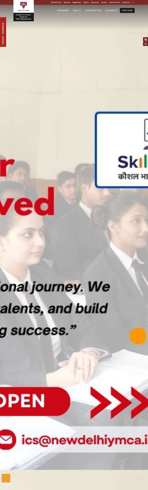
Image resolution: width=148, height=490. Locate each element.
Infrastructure (93, 10)
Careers (104, 2)
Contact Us (126, 2)
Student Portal (56, 2)
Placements (112, 10)
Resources (95, 2)
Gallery (86, 2)
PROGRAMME (63, 10)
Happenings (76, 2)
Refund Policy (115, 2)
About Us (67, 2)
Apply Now (127, 10)
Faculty (77, 10)
